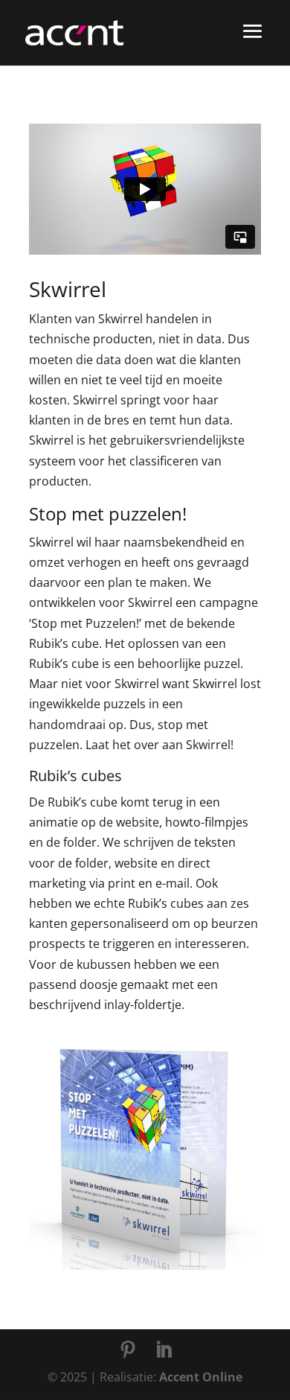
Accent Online (200, 1377)
